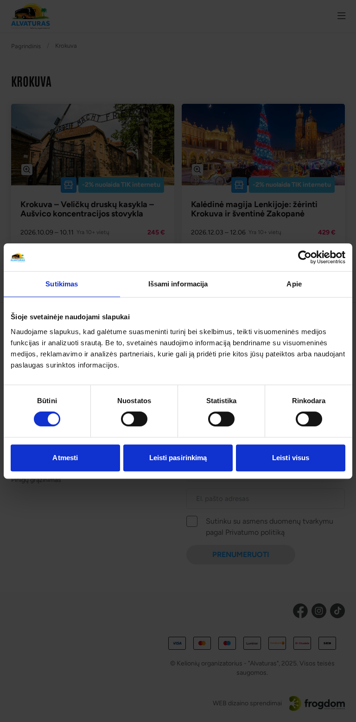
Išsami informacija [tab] (178, 284)
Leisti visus (290, 458)
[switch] (134, 419)
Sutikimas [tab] (61, 284)
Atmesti (65, 458)
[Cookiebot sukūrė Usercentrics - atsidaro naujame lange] (304, 257)
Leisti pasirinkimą (178, 458)
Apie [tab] (293, 284)
